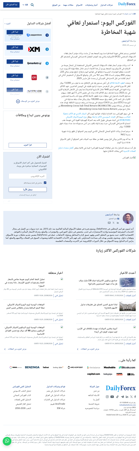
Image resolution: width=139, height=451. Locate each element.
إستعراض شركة (14, 39)
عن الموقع (56, 5)
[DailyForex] (121, 388)
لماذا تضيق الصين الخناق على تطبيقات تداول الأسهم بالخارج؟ (98, 306)
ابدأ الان (14, 32)
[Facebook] (135, 396)
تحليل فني (59, 295)
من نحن (96, 391)
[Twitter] (113, 222)
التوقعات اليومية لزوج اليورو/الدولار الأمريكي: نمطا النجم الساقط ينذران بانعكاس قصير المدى (25, 306)
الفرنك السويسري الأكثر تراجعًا (103, 117)
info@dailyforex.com (127, 405)
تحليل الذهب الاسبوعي (22, 391)
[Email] (109, 222)
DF (135, 14)
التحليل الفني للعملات (22, 400)
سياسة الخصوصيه (92, 408)
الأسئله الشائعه (93, 395)
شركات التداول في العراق (55, 395)
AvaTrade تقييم (57, 404)
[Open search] (32, 5)
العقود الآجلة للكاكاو (117, 83)
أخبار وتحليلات (91, 5)
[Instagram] (107, 396)
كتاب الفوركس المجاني (22, 395)
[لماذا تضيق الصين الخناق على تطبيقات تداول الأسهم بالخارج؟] (127, 310)
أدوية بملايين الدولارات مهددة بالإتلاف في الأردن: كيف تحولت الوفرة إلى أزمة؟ (97, 330)
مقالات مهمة (68, 5)
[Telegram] (122, 396)
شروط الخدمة (94, 404)
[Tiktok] (117, 396)
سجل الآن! (27, 189)
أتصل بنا (96, 400)
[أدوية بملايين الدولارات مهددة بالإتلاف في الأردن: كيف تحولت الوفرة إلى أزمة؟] (127, 327)
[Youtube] (112, 396)
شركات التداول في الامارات (54, 400)
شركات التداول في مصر (56, 391)
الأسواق (79, 5)
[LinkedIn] (117, 222)
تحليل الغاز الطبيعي (23, 404)
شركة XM (61, 408)
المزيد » (7, 23)
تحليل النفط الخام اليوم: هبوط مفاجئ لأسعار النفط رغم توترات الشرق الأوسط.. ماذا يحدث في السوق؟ (25, 282)
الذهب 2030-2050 (23, 408)
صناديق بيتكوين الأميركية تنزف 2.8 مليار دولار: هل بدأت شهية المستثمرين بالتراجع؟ (98, 282)
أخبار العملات (128, 14)
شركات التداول (106, 5)
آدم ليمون (109, 215)
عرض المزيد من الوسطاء (30, 101)
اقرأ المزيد (28, 145)
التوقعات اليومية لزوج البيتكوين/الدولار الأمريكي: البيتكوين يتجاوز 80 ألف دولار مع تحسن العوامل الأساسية (24, 330)
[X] (131, 396)
